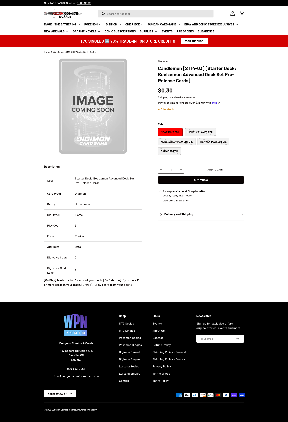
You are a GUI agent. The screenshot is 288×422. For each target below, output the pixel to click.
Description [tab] (52, 166)
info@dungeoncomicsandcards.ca (76, 376)
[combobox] (155, 13)
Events (157, 323)
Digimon (163, 61)
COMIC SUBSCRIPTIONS (120, 31)
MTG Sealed (126, 323)
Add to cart (216, 169)
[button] (242, 13)
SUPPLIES (146, 31)
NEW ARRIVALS (54, 31)
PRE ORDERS (185, 31)
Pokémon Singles (130, 345)
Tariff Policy (160, 380)
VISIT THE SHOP (194, 41)
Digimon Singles (129, 359)
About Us (158, 330)
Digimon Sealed (129, 352)
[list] (93, 106)
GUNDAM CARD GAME (162, 24)
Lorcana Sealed (129, 366)
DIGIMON (111, 24)
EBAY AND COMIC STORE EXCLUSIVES (209, 24)
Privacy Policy (161, 366)
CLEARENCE (206, 31)
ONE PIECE (132, 24)
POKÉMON (91, 24)
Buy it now (201, 180)
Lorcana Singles (129, 373)
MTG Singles (127, 330)
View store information (176, 200)
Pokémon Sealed (130, 337)
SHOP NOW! (84, 2)
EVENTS (167, 31)
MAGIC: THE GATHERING (60, 24)
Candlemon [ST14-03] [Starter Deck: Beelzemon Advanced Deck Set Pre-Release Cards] (75, 52)
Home (47, 52)
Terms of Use (161, 373)
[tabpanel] (93, 230)
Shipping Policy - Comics (168, 359)
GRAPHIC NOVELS (84, 31)
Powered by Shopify (87, 409)
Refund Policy (161, 345)
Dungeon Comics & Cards (64, 409)
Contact (157, 337)
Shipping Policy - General (169, 352)
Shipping (163, 97)
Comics (124, 380)
